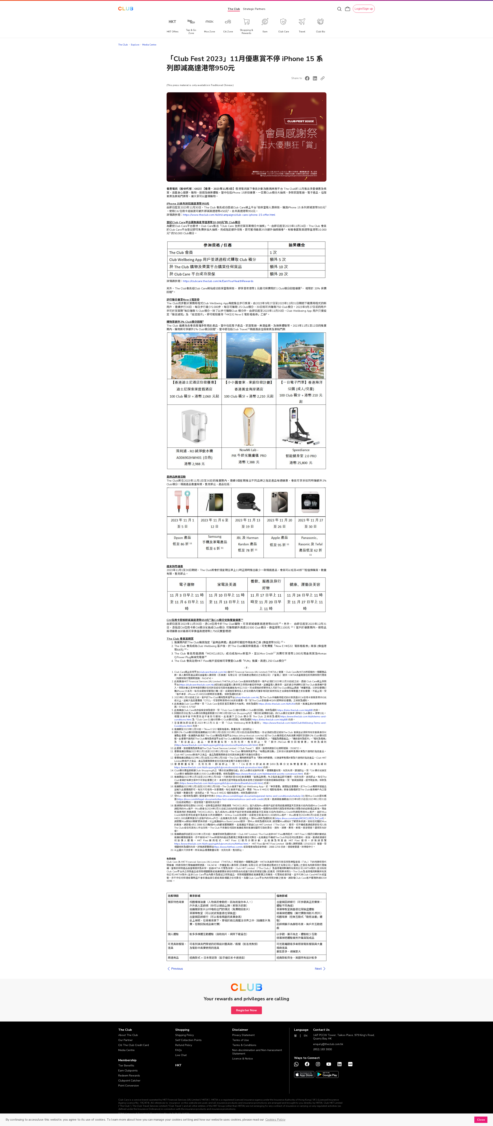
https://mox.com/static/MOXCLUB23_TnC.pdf (299, 818)
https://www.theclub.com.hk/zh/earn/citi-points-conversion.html (269, 773)
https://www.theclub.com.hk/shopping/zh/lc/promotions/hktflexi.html (211, 843)
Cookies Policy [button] (275, 1120)
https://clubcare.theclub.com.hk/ (197, 684)
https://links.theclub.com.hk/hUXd (277, 703)
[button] (307, 78)
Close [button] (481, 1120)
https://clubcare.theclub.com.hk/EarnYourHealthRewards (218, 281)
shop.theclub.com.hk (247, 697)
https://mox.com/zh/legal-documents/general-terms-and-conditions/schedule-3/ (260, 796)
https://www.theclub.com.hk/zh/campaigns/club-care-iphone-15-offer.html (229, 215)
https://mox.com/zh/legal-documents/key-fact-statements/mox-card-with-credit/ (221, 799)
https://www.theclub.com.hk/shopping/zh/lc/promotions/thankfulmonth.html (216, 745)
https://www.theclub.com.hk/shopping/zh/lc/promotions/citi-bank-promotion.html (218, 767)
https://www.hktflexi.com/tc (228, 846)
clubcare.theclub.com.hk (213, 672)
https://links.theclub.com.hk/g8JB (295, 710)
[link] (175, 968)
